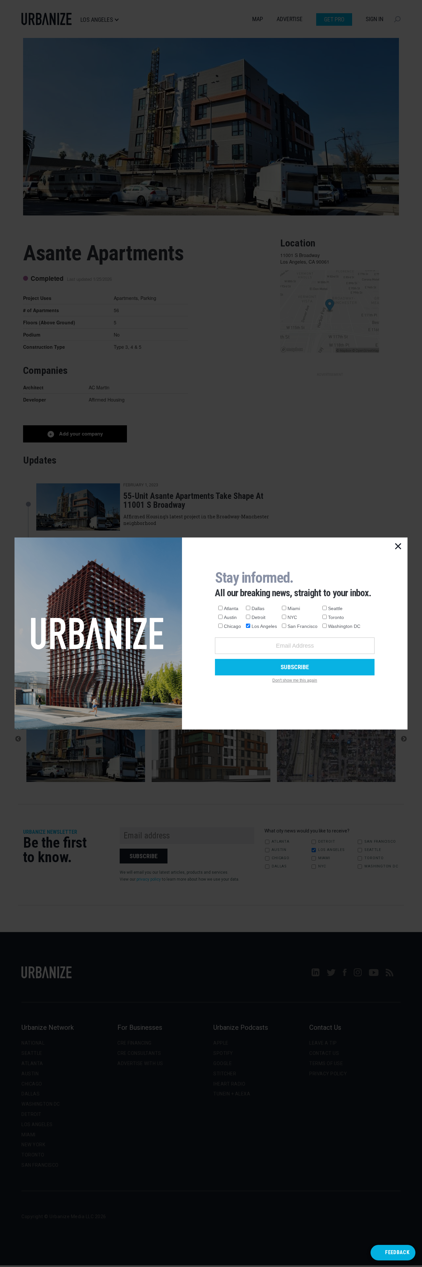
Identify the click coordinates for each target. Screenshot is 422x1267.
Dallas (258, 608)
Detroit (258, 617)
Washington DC (344, 626)
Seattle (335, 608)
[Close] (398, 546)
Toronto (336, 617)
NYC (292, 617)
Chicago (232, 626)
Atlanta (231, 608)
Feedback (397, 1252)
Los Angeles (264, 626)
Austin (230, 617)
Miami (293, 608)
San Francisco (302, 626)
